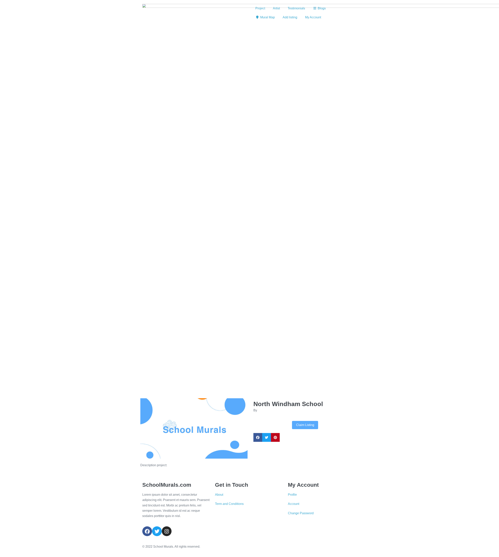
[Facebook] (147, 531)
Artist (276, 8)
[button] (148, 428)
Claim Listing (305, 425)
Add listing (290, 17)
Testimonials (296, 8)
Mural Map (267, 17)
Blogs (322, 8)
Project (260, 8)
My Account (313, 17)
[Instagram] (167, 531)
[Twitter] (157, 531)
